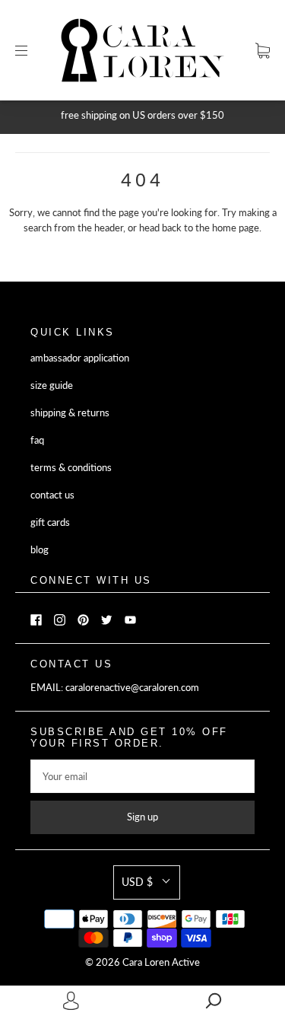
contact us (52, 495)
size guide (51, 385)
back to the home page (210, 228)
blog (39, 550)
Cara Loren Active (161, 962)
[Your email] (142, 776)
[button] (146, 882)
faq (37, 440)
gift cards (50, 522)
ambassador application (79, 358)
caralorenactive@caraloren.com (132, 687)
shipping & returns (69, 413)
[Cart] (262, 50)
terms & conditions (71, 467)
